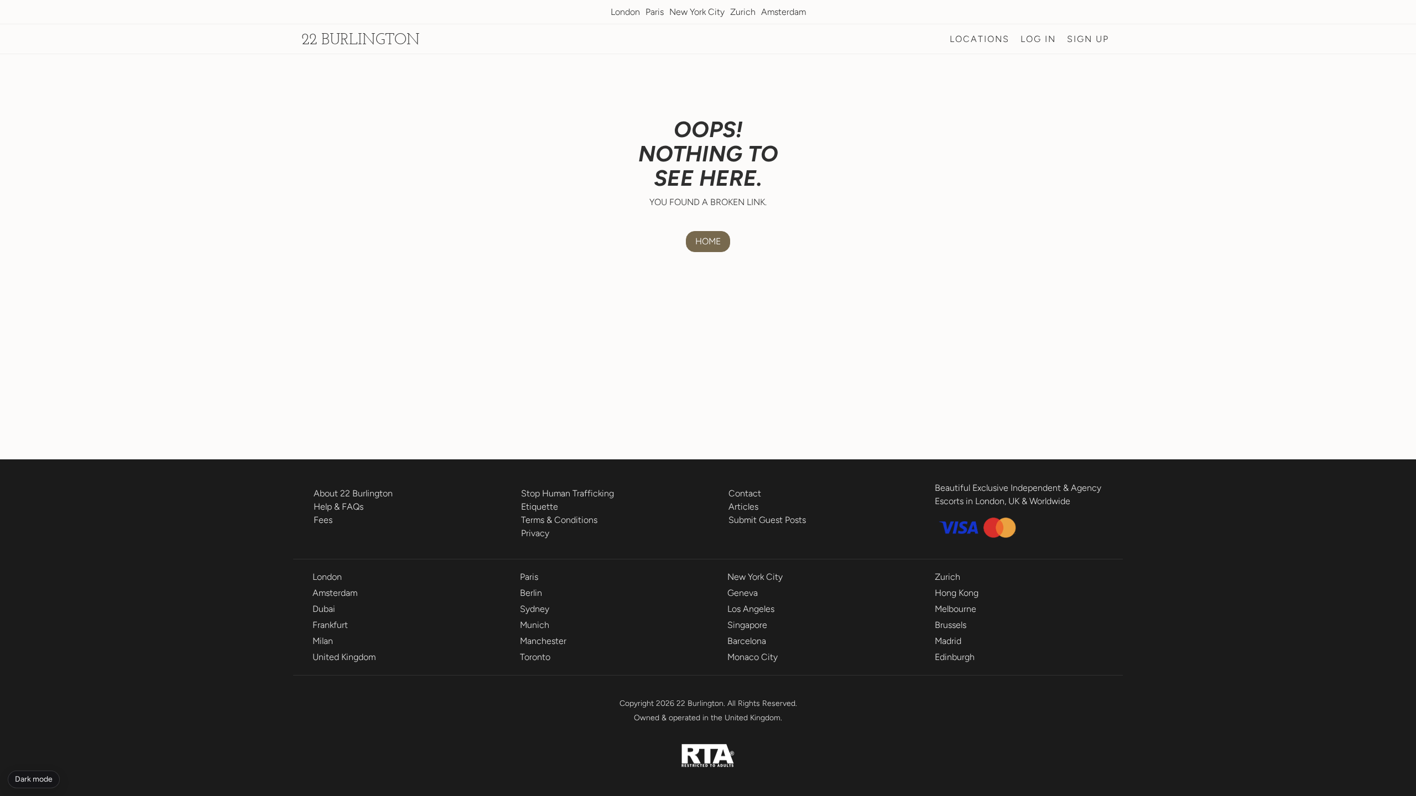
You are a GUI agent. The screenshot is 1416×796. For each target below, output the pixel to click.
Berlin (531, 593)
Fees (323, 520)
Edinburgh (955, 657)
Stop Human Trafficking (567, 493)
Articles (743, 506)
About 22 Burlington (353, 493)
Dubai (324, 609)
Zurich (743, 12)
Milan (323, 641)
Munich (534, 625)
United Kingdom (344, 657)
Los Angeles (750, 609)
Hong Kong (956, 593)
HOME (708, 241)
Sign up (1088, 39)
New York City (697, 12)
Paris (654, 12)
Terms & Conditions (559, 520)
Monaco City (752, 657)
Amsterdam (783, 12)
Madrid (948, 641)
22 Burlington (360, 40)
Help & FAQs (338, 506)
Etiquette (539, 506)
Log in (1038, 39)
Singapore (747, 625)
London (625, 12)
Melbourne (955, 609)
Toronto (535, 657)
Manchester (543, 641)
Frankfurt (330, 625)
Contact (744, 493)
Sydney (534, 609)
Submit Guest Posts (767, 520)
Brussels (950, 625)
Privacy (535, 533)
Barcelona (746, 641)
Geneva (742, 593)
